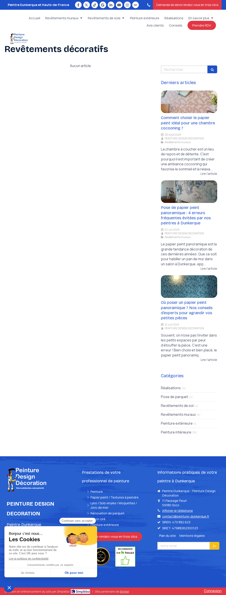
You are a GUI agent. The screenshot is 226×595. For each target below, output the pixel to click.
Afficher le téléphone (177, 510)
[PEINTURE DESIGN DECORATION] (19, 42)
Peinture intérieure (176, 432)
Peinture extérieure (177, 423)
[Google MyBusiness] (103, 5)
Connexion (213, 590)
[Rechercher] (212, 69)
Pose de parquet (174, 396)
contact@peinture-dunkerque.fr (185, 516)
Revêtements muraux (178, 414)
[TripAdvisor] (135, 5)
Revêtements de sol (177, 405)
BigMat (124, 591)
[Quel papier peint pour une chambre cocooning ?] (189, 102)
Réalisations (171, 387)
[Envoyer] (214, 546)
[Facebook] (78, 5)
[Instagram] (127, 5)
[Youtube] (119, 5)
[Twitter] (86, 5)
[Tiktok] (94, 5)
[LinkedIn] (111, 5)
